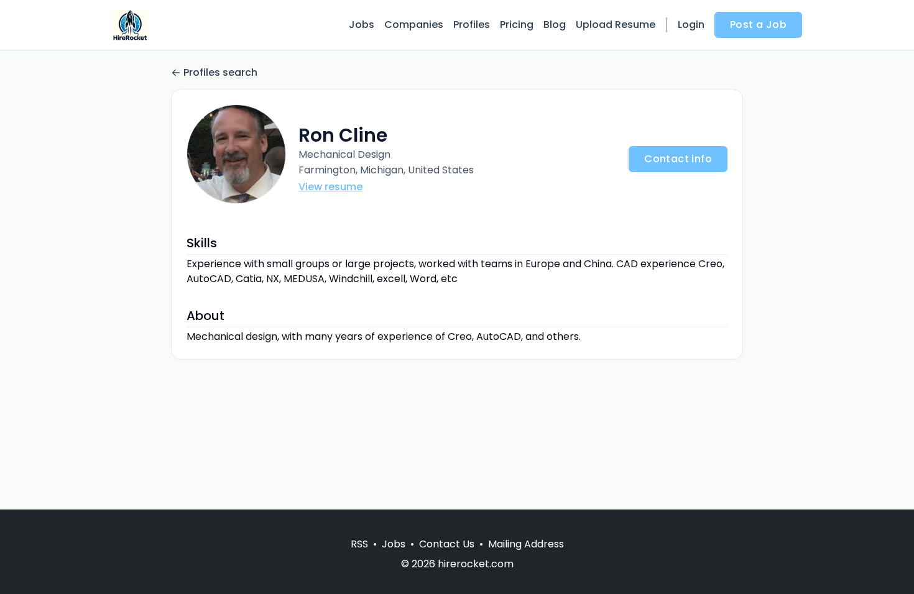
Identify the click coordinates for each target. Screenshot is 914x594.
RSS (359, 544)
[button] (236, 154)
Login (691, 24)
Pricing (516, 24)
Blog (554, 24)
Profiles (471, 24)
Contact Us (446, 544)
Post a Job (758, 24)
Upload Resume (615, 24)
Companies (413, 24)
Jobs (361, 24)
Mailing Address (526, 544)
